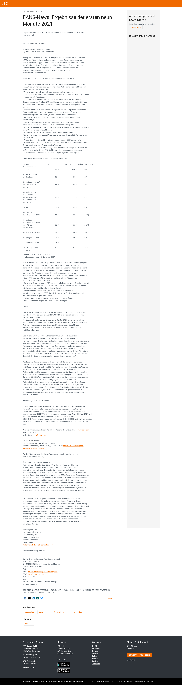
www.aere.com (83, 430)
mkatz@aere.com (39, 435)
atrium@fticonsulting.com (73, 446)
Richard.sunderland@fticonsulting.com (38, 545)
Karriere (95, 661)
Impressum (111, 681)
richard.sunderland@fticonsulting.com (43, 572)
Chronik (95, 654)
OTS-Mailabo (132, 646)
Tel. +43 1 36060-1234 (31, 664)
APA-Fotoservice (64, 651)
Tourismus (96, 664)
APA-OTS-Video (64, 649)
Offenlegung (121, 681)
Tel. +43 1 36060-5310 (31, 657)
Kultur (94, 656)
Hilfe (93, 681)
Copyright (150, 681)
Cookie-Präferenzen (65, 654)
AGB (128, 681)
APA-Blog (130, 649)
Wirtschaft (96, 649)
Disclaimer (131, 660)
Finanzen (95, 651)
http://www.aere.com (36, 574)
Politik (94, 646)
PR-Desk (61, 646)
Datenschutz (101, 681)
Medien (95, 659)
